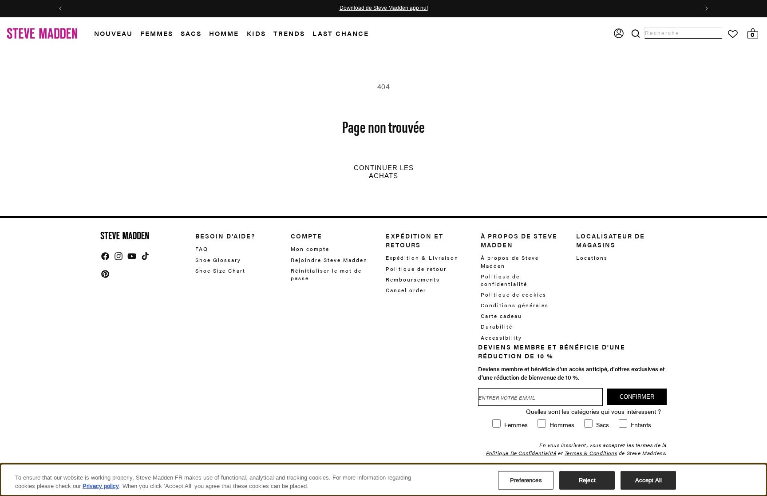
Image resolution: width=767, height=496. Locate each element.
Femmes (156, 33)
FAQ (201, 249)
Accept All (648, 480)
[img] (105, 256)
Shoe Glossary (218, 260)
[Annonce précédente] (60, 8)
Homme (224, 33)
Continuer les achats (384, 171)
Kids (256, 33)
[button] (117, 33)
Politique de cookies (513, 294)
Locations (592, 258)
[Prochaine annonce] (706, 8)
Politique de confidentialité (504, 280)
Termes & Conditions (591, 453)
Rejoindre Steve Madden (329, 260)
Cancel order (406, 290)
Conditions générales (515, 305)
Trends (289, 33)
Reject (587, 480)
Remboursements (413, 279)
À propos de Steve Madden (510, 261)
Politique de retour (416, 269)
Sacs (191, 33)
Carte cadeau (501, 316)
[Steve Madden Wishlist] (733, 34)
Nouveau (113, 33)
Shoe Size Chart (220, 270)
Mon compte (310, 249)
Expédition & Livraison (422, 258)
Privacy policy (101, 486)
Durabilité (497, 326)
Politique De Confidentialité (521, 453)
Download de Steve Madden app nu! (384, 8)
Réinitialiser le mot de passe (326, 274)
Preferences (526, 480)
